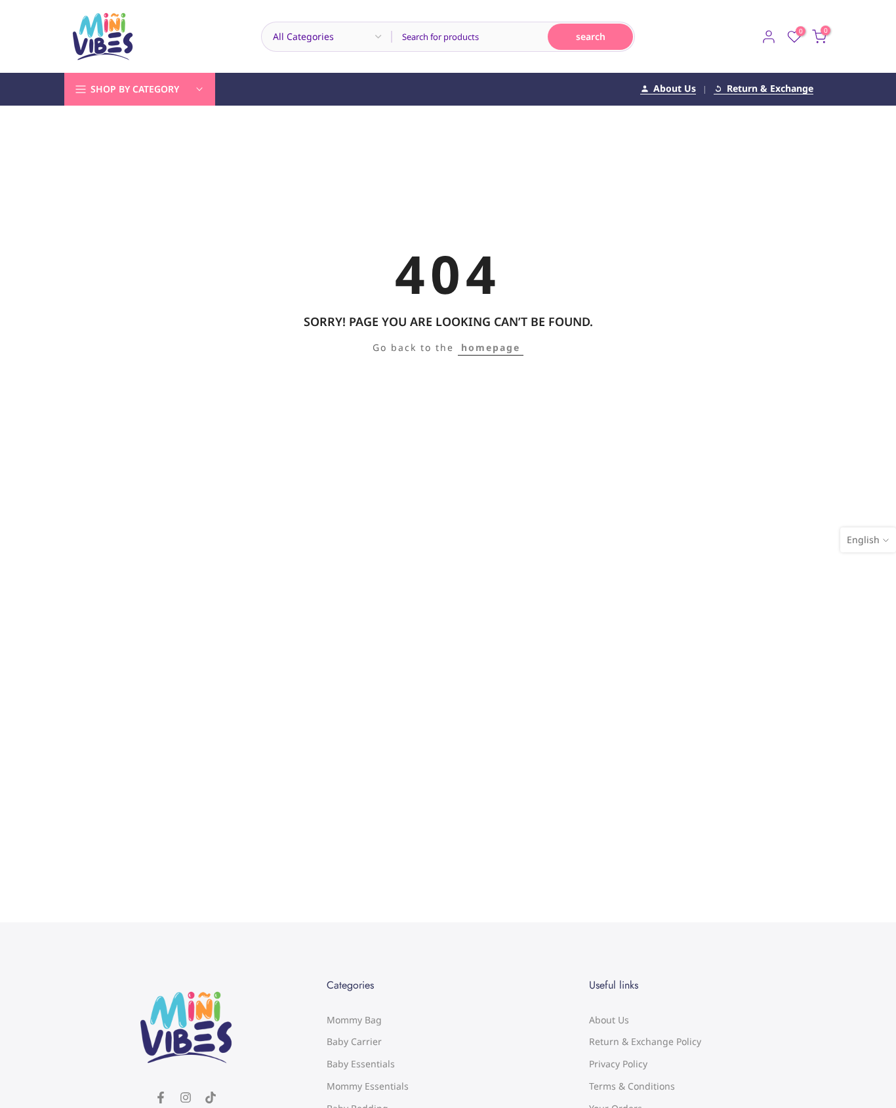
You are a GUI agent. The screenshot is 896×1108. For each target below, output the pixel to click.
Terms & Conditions (632, 1086)
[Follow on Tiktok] (210, 1097)
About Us (674, 89)
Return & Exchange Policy (645, 1041)
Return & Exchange (770, 89)
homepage (490, 347)
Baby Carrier (354, 1041)
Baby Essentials (361, 1063)
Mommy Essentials (368, 1086)
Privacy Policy (618, 1063)
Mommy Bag (354, 1020)
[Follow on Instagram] (186, 1097)
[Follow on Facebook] (161, 1097)
